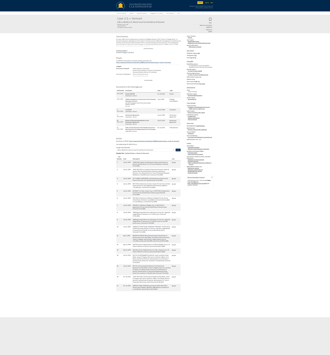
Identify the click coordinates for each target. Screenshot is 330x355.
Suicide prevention (192, 173)
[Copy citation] (212, 177)
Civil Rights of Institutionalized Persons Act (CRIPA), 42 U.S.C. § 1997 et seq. (199, 107)
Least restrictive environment (195, 154)
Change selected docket (123, 147)
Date (159, 90)
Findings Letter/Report (194, 118)
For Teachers (170, 13)
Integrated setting (192, 153)
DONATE (200, 2)
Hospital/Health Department (195, 95)
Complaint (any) (192, 116)
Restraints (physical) (193, 161)
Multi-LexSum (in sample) (195, 47)
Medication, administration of (195, 170)
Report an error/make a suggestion (206, 26)
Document (128, 90)
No (195, 57)
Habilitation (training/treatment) (196, 159)
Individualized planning (193, 147)
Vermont (190, 37)
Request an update (209, 30)
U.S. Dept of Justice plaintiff (195, 71)
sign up (207, 2)
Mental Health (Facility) (193, 41)
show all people (148, 80)
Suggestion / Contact (156, 13)
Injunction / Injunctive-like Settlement (197, 129)
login (211, 2)
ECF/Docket (120, 90)
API (179, 13)
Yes (200, 77)
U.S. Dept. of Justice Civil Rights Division (198, 75)
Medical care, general (193, 168)
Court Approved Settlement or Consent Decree (200, 137)
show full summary (148, 48)
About (131, 13)
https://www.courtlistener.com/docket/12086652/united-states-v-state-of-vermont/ (154, 141)
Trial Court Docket (192, 119)
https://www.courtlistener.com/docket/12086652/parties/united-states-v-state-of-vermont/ (143, 62)
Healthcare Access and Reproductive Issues (199, 43)
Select (178, 150)
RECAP (174, 162)
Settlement (191, 133)
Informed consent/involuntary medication (198, 149)
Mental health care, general (195, 171)
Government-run (192, 99)
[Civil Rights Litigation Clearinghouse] (129, 5)
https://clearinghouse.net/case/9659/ (197, 183)
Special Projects (142, 13)
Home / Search (121, 13)
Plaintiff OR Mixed (200, 126)
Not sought (202, 84)
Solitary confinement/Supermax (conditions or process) (199, 163)
